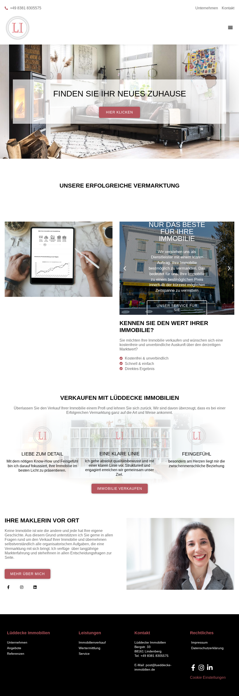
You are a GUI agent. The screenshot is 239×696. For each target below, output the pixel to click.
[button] (230, 27)
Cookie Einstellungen (208, 677)
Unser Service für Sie (177, 308)
